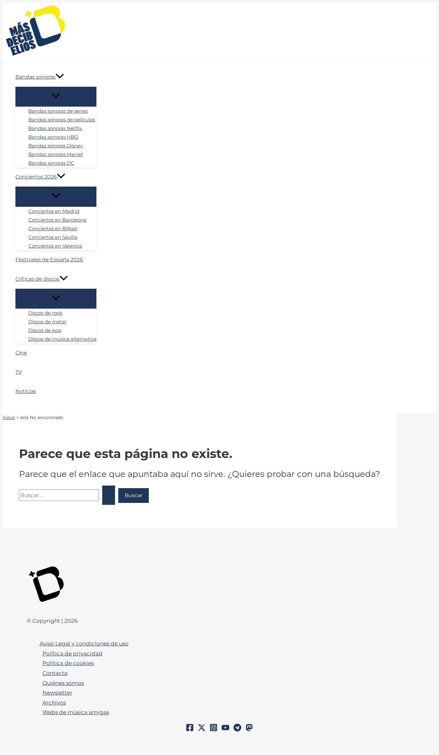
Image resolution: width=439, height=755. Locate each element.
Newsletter (57, 692)
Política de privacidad (72, 653)
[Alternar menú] (55, 96)
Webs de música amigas (75, 712)
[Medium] (249, 729)
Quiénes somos (63, 683)
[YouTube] (225, 729)
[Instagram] (214, 729)
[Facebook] (190, 729)
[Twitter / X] (202, 729)
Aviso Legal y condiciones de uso (84, 643)
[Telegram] (237, 729)
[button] (60, 77)
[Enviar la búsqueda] (108, 495)
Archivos (54, 702)
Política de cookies (68, 663)
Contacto (55, 673)
